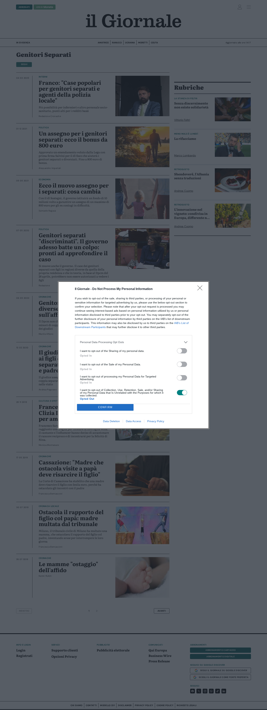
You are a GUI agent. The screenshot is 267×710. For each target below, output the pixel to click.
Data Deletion (111, 421)
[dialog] (133, 355)
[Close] (201, 289)
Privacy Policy (155, 421)
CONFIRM (105, 407)
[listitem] (133, 342)
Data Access (133, 421)
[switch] (182, 350)
